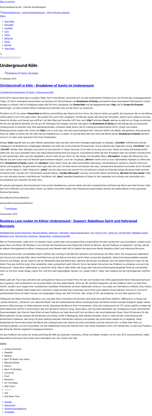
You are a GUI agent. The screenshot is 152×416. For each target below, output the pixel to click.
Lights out (113, 233)
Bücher (7, 45)
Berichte (8, 38)
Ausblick (8, 28)
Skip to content (7, 1)
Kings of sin (101, 233)
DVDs (7, 35)
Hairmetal (64, 233)
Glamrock (53, 233)
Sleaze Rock (45, 236)
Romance (33, 236)
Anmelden (9, 412)
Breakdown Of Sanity (24, 92)
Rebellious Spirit (140, 233)
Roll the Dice (21, 236)
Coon (2, 92)
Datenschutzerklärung (15, 408)
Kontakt (8, 402)
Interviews (9, 48)
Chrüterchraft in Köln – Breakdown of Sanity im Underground (47, 85)
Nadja (3, 233)
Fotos (7, 41)
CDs (6, 31)
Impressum (9, 405)
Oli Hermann (125, 233)
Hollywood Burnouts (79, 233)
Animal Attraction (23, 233)
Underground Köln (45, 92)
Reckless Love (7, 236)
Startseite (9, 21)
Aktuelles (8, 25)
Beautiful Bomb (40, 233)
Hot (92, 233)
